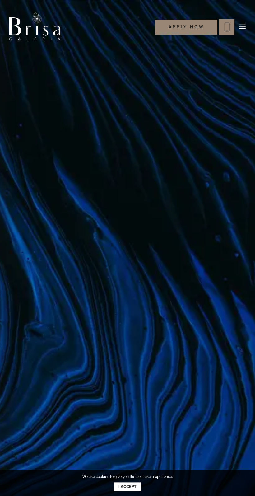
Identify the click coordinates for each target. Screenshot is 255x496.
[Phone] (226, 27)
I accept (127, 486)
